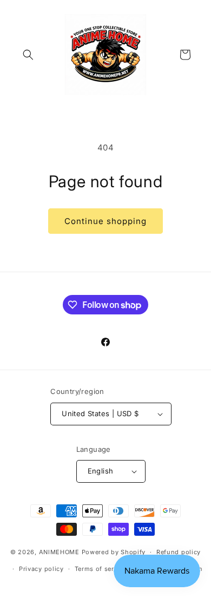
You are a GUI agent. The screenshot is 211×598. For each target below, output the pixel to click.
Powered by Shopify (114, 552)
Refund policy (178, 552)
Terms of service (101, 569)
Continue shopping (105, 221)
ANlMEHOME (59, 552)
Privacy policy (41, 569)
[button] (28, 55)
